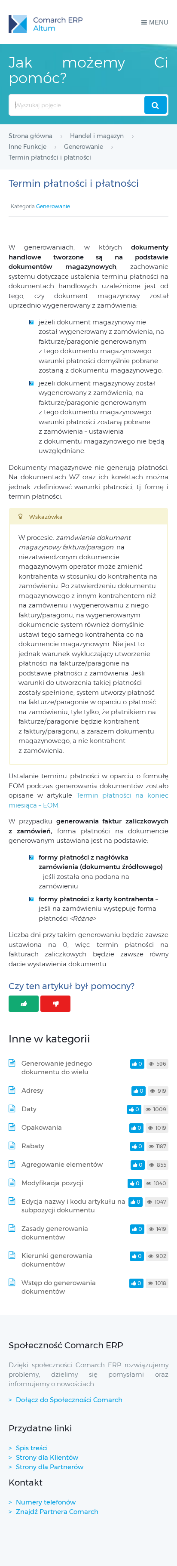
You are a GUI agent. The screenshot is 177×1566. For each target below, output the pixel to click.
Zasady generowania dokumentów (54, 1232)
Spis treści (32, 1448)
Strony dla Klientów (47, 1457)
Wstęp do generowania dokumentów (58, 1287)
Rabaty (32, 1146)
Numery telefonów (46, 1502)
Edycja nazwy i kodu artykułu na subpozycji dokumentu (73, 1205)
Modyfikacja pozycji (52, 1183)
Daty (29, 1109)
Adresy (32, 1090)
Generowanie (53, 206)
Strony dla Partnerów (49, 1467)
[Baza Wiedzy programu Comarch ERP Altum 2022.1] (45, 21)
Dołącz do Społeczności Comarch (69, 1400)
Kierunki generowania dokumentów (56, 1260)
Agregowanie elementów (62, 1164)
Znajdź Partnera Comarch (57, 1511)
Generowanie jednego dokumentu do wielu (56, 1067)
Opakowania (41, 1127)
